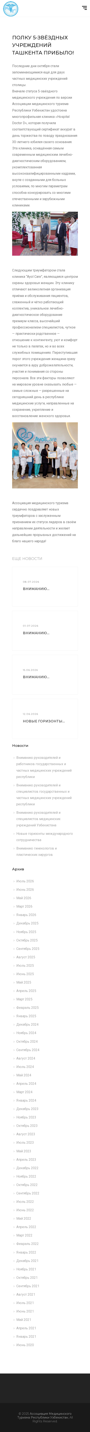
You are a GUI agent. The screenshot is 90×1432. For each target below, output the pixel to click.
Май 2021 (23, 1320)
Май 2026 (23, 898)
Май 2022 (23, 1219)
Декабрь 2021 (27, 1261)
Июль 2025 (25, 966)
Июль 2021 (25, 1303)
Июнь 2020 (25, 1345)
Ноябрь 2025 (26, 932)
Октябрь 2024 (27, 1042)
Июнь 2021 (25, 1311)
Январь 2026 (26, 915)
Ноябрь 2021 (26, 1269)
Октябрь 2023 (27, 1126)
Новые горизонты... (44, 721)
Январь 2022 (26, 1252)
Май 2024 (23, 1075)
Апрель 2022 (26, 1227)
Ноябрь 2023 (26, 1117)
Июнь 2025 (25, 974)
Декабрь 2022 (27, 1168)
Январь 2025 (26, 1016)
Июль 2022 (25, 1202)
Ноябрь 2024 (26, 1033)
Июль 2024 (25, 1067)
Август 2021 (25, 1294)
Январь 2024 (26, 1100)
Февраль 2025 (27, 1008)
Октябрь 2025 (27, 940)
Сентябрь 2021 (27, 1286)
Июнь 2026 (25, 890)
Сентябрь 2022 (27, 1193)
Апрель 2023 (26, 1160)
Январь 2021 (26, 1337)
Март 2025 (24, 999)
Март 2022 (24, 1235)
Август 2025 (25, 957)
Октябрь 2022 (27, 1185)
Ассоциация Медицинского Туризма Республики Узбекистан (44, 1415)
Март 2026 (24, 906)
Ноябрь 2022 (26, 1176)
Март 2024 (24, 1092)
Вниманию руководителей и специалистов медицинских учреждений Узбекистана (38, 819)
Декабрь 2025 (27, 923)
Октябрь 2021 (27, 1278)
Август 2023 (25, 1134)
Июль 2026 (25, 881)
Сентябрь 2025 (27, 949)
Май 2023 (23, 1151)
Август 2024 (25, 1058)
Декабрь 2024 (27, 1024)
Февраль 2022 (27, 1244)
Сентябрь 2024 (27, 1050)
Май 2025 (23, 982)
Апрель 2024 (26, 1084)
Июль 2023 (25, 1143)
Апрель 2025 (26, 991)
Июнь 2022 (25, 1210)
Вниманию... (36, 589)
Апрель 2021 (26, 1328)
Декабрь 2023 (27, 1109)
